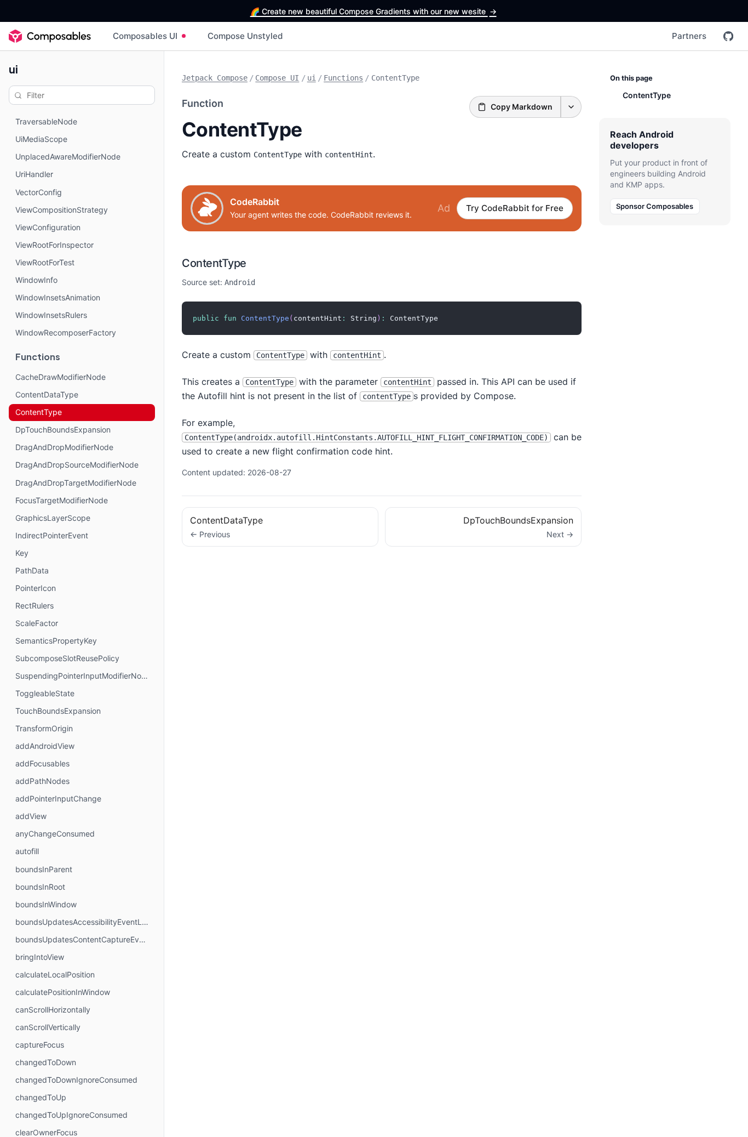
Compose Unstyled (245, 36)
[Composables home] (50, 36)
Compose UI (277, 77)
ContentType (214, 263)
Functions (343, 77)
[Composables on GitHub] (728, 36)
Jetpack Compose (215, 77)
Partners (689, 36)
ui (13, 69)
